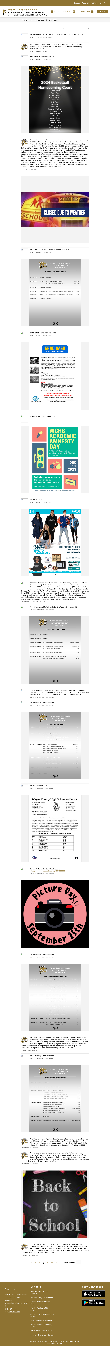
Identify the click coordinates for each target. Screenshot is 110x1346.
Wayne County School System (39, 1292)
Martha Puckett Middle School (40, 1309)
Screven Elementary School (42, 1335)
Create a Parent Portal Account (87, 3)
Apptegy (60, 1343)
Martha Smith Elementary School (41, 1326)
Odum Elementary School (41, 1331)
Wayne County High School (33, 20)
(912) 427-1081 (14, 1312)
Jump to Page (69, 1262)
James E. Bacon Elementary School (42, 1315)
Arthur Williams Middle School (40, 1303)
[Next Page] (61, 1262)
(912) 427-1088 (11, 1309)
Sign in (102, 12)
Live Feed (53, 20)
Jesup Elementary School (41, 1320)
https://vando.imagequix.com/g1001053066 (47, 871)
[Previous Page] (27, 1262)
